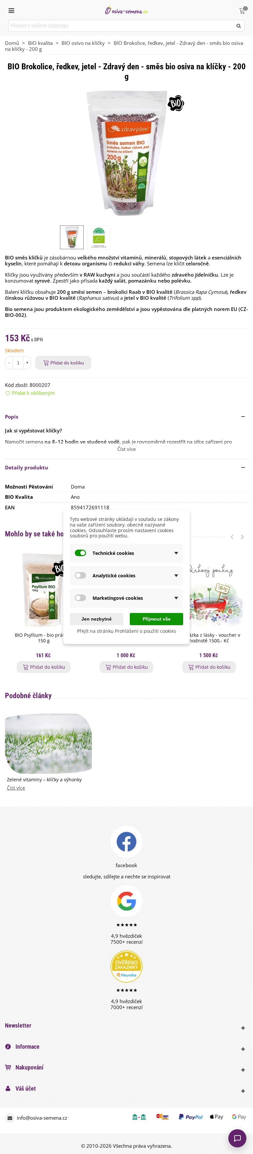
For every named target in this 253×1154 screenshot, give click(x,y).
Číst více (16, 788)
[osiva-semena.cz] (126, 10)
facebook (126, 865)
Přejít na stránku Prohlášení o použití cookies (126, 631)
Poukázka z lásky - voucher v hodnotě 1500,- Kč (209, 638)
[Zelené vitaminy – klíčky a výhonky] (48, 743)
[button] (126, 416)
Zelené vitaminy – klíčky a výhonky (44, 780)
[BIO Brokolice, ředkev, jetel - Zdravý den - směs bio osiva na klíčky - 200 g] (126, 153)
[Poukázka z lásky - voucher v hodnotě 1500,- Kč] (209, 590)
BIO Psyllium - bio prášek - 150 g (44, 638)
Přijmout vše (157, 619)
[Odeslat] (238, 25)
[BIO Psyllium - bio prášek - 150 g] (43, 590)
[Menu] (11, 10)
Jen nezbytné (96, 619)
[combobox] (121, 25)
